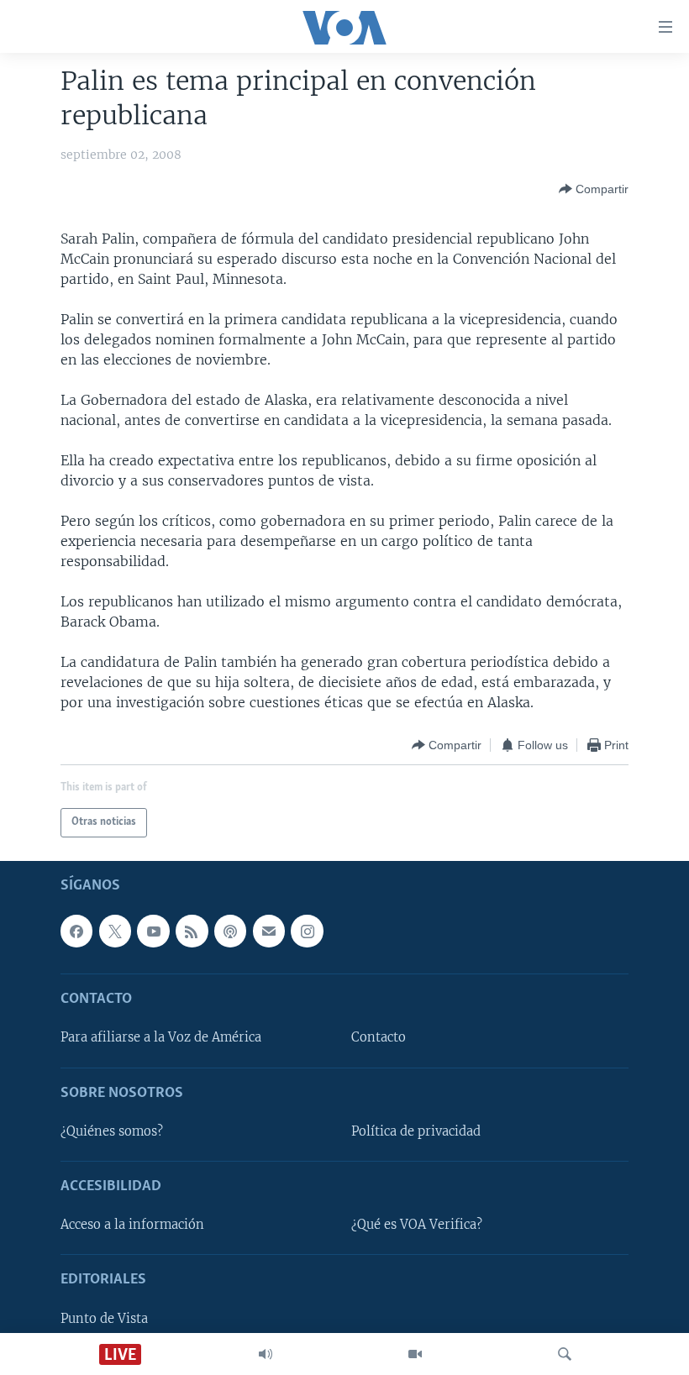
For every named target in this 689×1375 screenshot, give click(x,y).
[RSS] (192, 931)
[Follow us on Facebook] (76, 931)
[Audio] (265, 1354)
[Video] (415, 1354)
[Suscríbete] (269, 931)
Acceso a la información (132, 1224)
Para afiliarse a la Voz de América (160, 1037)
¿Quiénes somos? (111, 1131)
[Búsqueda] (564, 1354)
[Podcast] (230, 931)
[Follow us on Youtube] (153, 931)
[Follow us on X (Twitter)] (115, 931)
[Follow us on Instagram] (307, 931)
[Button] (594, 189)
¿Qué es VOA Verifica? (416, 1224)
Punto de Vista (104, 1318)
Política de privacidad (416, 1131)
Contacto (378, 1037)
